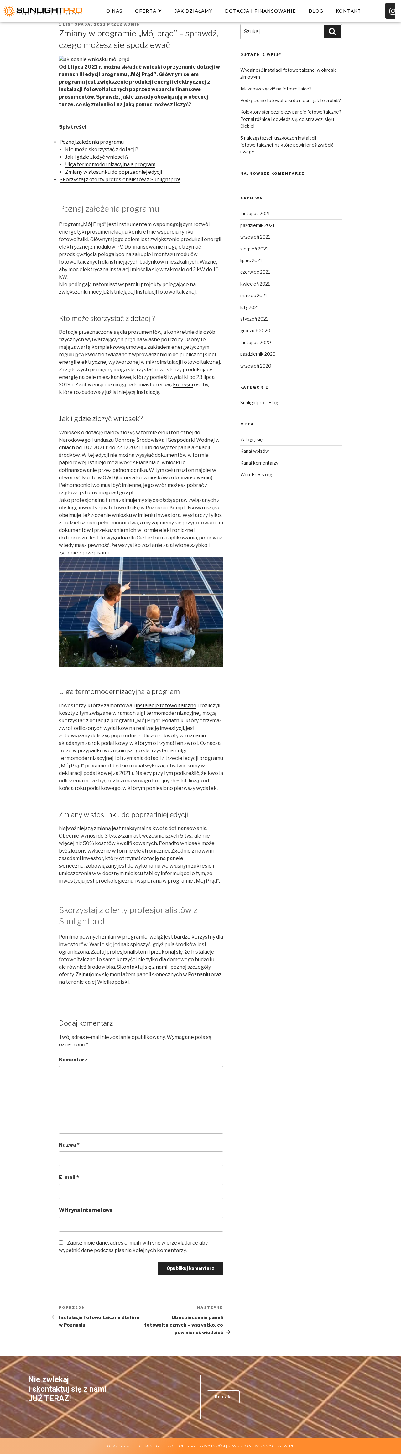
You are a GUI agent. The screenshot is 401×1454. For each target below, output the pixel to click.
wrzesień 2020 (255, 366)
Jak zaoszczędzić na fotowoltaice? (276, 88)
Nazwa (69, 1145)
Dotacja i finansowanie (260, 11)
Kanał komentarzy (259, 463)
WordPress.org (256, 474)
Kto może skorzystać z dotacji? (101, 149)
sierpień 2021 (254, 248)
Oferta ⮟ (148, 11)
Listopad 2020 (255, 342)
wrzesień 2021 (255, 237)
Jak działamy (193, 11)
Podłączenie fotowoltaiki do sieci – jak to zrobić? (290, 100)
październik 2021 (257, 225)
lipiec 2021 (251, 260)
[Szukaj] (332, 31)
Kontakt (348, 11)
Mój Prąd (142, 74)
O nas (114, 11)
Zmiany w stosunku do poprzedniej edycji (113, 172)
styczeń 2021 (254, 319)
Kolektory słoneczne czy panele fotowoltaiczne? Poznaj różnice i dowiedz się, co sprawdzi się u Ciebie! (290, 119)
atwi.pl (286, 1445)
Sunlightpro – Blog (259, 402)
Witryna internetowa (86, 1210)
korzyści (183, 385)
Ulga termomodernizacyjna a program (110, 165)
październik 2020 (258, 354)
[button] (223, 1396)
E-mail (69, 1177)
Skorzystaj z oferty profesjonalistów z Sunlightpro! (120, 180)
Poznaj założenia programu (92, 142)
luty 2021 (249, 307)
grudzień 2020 (255, 330)
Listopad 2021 (255, 213)
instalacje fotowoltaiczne (166, 706)
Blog (316, 11)
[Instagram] (393, 11)
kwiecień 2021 (255, 283)
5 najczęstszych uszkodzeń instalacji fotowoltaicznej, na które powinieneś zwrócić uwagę (287, 145)
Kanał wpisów (254, 451)
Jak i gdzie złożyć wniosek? (97, 157)
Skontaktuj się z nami (142, 967)
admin (132, 24)
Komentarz (73, 1060)
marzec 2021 (253, 295)
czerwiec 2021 (255, 272)
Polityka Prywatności (200, 1445)
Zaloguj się (251, 439)
